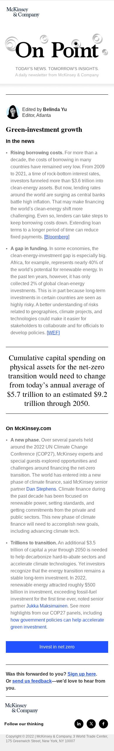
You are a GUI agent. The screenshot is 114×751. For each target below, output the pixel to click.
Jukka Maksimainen (47, 605)
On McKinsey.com (28, 428)
